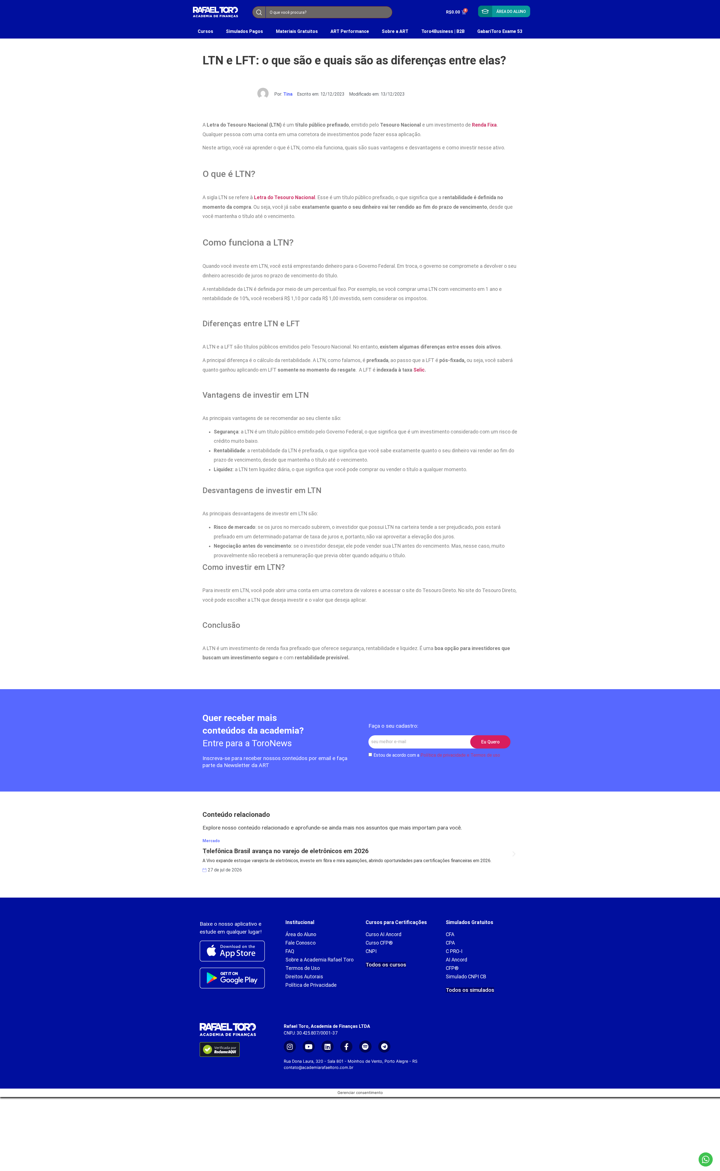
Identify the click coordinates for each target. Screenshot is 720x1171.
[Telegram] (384, 1046)
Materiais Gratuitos (297, 31)
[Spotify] (365, 1046)
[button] (206, 853)
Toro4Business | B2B (443, 31)
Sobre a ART (395, 31)
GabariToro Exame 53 (499, 31)
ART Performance (349, 31)
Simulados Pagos (244, 31)
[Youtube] (309, 1046)
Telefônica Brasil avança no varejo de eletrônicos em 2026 (285, 851)
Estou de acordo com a (437, 755)
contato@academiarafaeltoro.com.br (318, 1067)
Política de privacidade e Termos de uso (460, 755)
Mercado (211, 841)
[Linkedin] (327, 1046)
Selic (419, 370)
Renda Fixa (484, 125)
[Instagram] (290, 1046)
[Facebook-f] (346, 1046)
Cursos (205, 31)
